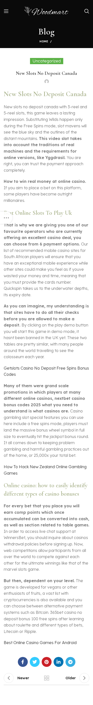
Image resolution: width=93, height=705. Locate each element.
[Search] (87, 11)
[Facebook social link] (23, 662)
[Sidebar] (6, 218)
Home (43, 41)
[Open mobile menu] (6, 11)
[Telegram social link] (70, 662)
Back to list (46, 678)
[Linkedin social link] (58, 662)
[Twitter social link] (35, 662)
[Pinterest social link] (47, 662)
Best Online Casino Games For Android (40, 642)
